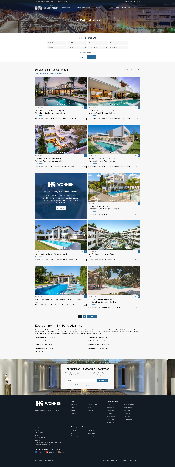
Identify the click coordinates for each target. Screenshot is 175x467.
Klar (81, 57)
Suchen (90, 57)
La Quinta (110, 413)
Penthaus (74, 430)
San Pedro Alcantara (56, 73)
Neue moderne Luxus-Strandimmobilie (51, 254)
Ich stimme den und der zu (89, 385)
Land (89, 439)
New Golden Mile (112, 416)
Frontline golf (110, 419)
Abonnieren (102, 380)
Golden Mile (110, 407)
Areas (98, 8)
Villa (72, 433)
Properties (74, 404)
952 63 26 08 (39, 432)
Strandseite (110, 422)
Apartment (91, 430)
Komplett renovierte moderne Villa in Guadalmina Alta (58, 299)
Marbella (109, 404)
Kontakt (136, 8)
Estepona (127, 413)
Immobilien (65, 8)
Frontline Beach (128, 419)
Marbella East (111, 410)
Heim (36, 73)
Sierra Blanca (128, 407)
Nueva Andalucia (129, 404)
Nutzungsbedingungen (84, 385)
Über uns (126, 8)
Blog (117, 8)
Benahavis (127, 410)
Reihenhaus (74, 436)
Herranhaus (74, 439)
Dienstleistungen (83, 8)
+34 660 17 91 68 (40, 437)
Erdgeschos (91, 433)
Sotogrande (127, 416)
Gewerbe (73, 442)
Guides (110, 8)
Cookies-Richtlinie (120, 460)
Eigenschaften (44, 73)
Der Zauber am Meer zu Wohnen (102, 254)
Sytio (138, 460)
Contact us (60, 208)
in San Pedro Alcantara (45, 337)
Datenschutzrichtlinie (102, 385)
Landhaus (91, 436)
